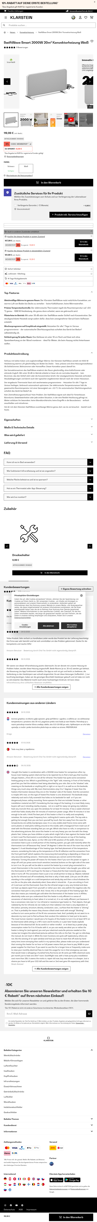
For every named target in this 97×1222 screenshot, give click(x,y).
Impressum (31, 1209)
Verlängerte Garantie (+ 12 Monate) (33, 205)
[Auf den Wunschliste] (92, 41)
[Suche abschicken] (4, 25)
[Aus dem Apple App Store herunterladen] (56, 1180)
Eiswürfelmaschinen (13, 1086)
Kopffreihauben (11, 1076)
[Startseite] (7, 32)
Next (90, 81)
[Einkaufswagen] (91, 17)
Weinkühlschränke (12, 1055)
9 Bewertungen (22, 47)
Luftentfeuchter (11, 1066)
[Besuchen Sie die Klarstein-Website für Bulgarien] (24, 1184)
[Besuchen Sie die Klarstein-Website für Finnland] (28, 1184)
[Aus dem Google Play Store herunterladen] (72, 1180)
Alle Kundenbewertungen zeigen (52, 687)
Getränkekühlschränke (14, 1091)
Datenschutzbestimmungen (58, 1189)
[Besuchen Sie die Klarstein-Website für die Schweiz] (14, 1179)
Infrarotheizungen (12, 1081)
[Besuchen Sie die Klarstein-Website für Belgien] (33, 1184)
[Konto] (80, 17)
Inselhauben (9, 1071)
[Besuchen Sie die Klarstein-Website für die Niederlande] (38, 1184)
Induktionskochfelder (13, 1107)
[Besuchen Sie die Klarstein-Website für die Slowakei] (38, 1179)
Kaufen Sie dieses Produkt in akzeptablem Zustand (28, 251)
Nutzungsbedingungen (78, 1189)
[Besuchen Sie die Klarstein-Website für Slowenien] (5, 1189)
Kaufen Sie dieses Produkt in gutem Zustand (26, 237)
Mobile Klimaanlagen (13, 1060)
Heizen (12, 32)
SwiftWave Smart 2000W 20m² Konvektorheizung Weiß (59, 32)
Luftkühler (8, 1097)
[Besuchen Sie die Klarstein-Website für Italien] (24, 1179)
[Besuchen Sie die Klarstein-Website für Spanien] (28, 1179)
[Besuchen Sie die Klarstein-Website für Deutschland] (5, 1179)
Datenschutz (9, 1209)
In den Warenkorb (51, 182)
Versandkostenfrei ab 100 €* (81, 11)
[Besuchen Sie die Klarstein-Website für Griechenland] (10, 1190)
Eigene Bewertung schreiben (76, 589)
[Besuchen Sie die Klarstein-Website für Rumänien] (19, 1184)
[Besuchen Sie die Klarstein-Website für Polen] (10, 1184)
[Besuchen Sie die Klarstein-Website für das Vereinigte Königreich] (33, 1179)
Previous (7, 81)
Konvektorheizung (27, 32)
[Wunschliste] (85, 17)
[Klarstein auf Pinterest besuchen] (22, 1205)
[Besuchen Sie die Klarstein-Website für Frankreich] (19, 1179)
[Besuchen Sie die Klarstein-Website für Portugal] (43, 1184)
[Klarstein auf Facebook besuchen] (10, 1205)
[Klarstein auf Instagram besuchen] (5, 1205)
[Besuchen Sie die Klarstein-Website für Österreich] (10, 1179)
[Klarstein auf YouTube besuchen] (16, 1205)
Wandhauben (10, 1102)
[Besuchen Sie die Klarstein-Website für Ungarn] (5, 1184)
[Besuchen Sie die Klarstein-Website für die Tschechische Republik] (43, 1179)
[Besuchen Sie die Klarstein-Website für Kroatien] (14, 1184)
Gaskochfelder (10, 1112)
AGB (21, 1209)
